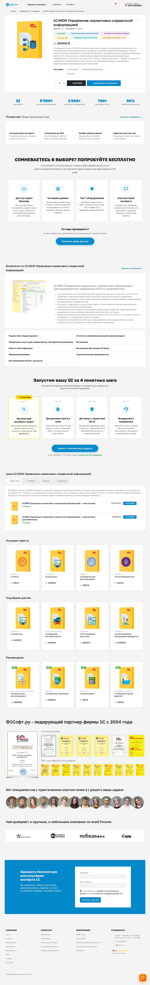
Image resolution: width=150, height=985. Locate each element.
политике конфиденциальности (108, 894)
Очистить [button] (70, 73)
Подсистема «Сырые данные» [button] (23, 336)
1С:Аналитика (51, 577)
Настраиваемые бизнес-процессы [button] (26, 361)
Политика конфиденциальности (88, 942)
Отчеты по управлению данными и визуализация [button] (100, 336)
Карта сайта (81, 938)
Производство (119, 691)
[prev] (136, 20)
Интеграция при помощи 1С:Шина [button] (92, 348)
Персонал (23, 691)
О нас (8, 934)
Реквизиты (80, 950)
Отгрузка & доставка (49, 946)
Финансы (128, 691)
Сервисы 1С (14, 574)
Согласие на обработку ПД (86, 946)
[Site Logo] (12, 4)
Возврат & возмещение (50, 950)
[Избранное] (109, 4)
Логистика (49, 631)
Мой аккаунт (46, 934)
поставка (58, 69)
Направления (11, 942)
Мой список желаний (49, 942)
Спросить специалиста (130, 117)
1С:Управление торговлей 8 (57, 694)
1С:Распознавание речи (124, 577)
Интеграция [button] (82, 342)
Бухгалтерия (15, 691)
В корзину (77, 83)
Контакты (70, 4)
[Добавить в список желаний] (33, 552)
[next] (140, 20)
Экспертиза (10, 946)
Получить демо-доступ (75, 241)
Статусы (9, 938)
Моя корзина (46, 938)
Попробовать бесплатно (105, 83)
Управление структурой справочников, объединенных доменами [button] (41, 342)
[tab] (13, 481)
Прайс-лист (80, 934)
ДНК (7, 954)
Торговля (30, 691)
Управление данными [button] (19, 354)
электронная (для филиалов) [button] (92, 69)
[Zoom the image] (22, 731)
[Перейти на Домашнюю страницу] (6, 11)
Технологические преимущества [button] (92, 354)
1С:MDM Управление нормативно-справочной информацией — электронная (58, 503)
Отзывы (9, 958)
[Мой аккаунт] (104, 4)
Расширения (79, 29)
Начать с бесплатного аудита (75, 448)
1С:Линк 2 (15, 577)
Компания (57, 4)
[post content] (23, 561)
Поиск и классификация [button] (21, 348)
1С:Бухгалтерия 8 (87, 694)
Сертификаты (11, 950)
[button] (99, 4)
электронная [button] (73, 69)
